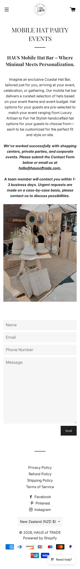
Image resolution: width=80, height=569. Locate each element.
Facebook (42, 497)
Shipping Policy (40, 480)
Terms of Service (40, 487)
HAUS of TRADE (47, 532)
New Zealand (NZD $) (38, 521)
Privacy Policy (40, 467)
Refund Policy (40, 474)
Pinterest (42, 503)
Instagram (42, 509)
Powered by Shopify (40, 538)
